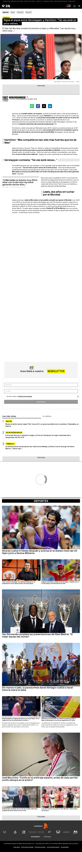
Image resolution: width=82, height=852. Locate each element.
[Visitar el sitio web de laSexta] (15, 832)
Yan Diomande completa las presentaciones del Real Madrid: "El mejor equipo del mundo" (37, 635)
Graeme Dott (71, 1)
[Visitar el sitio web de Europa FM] (66, 832)
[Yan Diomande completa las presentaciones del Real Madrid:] (41, 611)
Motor (13, 12)
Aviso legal (17, 847)
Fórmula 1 (20, 12)
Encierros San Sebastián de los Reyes (13, 1)
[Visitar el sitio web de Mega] (41, 832)
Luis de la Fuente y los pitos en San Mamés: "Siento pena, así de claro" (59, 809)
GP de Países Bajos (14, 433)
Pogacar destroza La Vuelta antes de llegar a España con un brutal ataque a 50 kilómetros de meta (60, 582)
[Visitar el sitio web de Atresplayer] (36, 836)
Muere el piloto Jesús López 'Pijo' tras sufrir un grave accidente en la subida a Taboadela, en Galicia (42, 425)
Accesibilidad (65, 847)
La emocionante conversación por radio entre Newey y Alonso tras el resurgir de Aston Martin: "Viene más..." (39, 447)
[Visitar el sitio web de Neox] (23, 832)
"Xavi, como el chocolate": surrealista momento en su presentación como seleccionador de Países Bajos (18, 582)
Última (69, 6)
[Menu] (79, 6)
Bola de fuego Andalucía (60, 1)
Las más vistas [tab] (9, 416)
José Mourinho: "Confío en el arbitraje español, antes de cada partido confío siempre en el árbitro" (40, 779)
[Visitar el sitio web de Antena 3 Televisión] (6, 832)
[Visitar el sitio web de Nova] (32, 832)
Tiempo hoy (39, 1)
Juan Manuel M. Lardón (17, 97)
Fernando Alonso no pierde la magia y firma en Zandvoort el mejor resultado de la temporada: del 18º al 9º (38, 436)
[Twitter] (27, 97)
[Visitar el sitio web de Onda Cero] (58, 832)
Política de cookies (40, 847)
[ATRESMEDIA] (41, 826)
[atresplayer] (74, 6)
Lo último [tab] (47, 416)
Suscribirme (41, 402)
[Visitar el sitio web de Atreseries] (49, 832)
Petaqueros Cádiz (48, 1)
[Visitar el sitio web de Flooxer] (47, 836)
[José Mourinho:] (41, 754)
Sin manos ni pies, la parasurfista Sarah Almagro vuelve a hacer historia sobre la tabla (37, 688)
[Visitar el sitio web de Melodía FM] (75, 832)
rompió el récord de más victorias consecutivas (36, 124)
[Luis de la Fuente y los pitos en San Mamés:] (60, 797)
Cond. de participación (53, 847)
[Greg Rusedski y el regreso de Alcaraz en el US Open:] (21, 707)
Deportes (41, 501)
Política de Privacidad (25, 396)
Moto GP (28, 12)
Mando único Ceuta (29, 1)
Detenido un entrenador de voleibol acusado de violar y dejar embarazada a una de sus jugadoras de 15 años (58, 719)
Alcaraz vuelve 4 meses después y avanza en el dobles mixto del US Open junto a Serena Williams (39, 552)
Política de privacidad (27, 847)
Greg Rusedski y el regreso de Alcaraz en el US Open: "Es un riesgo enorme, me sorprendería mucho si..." (21, 719)
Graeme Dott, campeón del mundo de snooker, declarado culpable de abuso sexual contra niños (19, 809)
